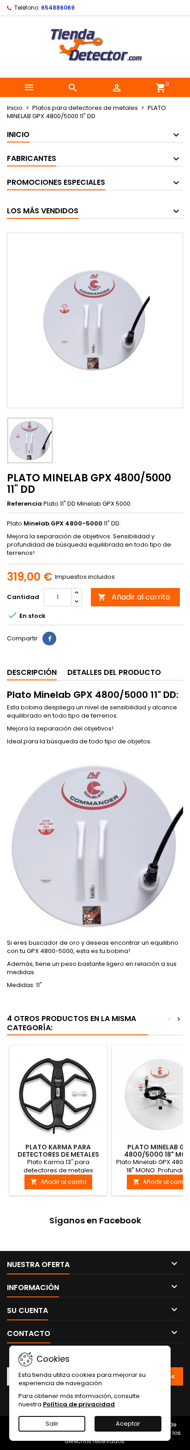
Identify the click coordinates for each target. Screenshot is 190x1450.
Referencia (24, 504)
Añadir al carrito (134, 597)
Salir (52, 1423)
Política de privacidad (79, 1404)
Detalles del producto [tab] (114, 672)
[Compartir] (49, 638)
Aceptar (128, 1423)
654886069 (58, 7)
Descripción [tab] (32, 672)
